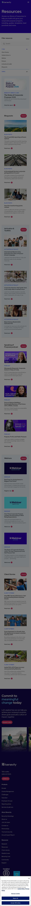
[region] (15, 891)
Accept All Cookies (15, 903)
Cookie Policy (21, 888)
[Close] (29, 878)
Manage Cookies (15, 893)
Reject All (15, 898)
